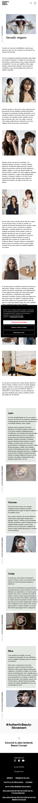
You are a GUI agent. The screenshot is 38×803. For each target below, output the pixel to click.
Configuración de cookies (16, 316)
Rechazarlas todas (19, 332)
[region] (19, 321)
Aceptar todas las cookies (19, 327)
